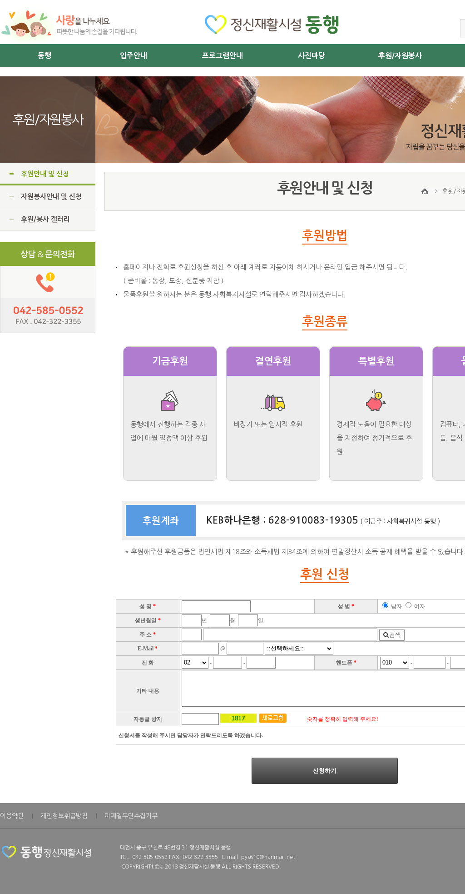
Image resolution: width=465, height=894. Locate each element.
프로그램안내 (222, 55)
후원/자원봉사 (400, 55)
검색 (395, 634)
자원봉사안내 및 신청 (51, 196)
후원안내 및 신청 (45, 173)
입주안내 (133, 55)
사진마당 (311, 55)
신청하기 (324, 770)
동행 (44, 55)
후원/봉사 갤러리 (45, 219)
